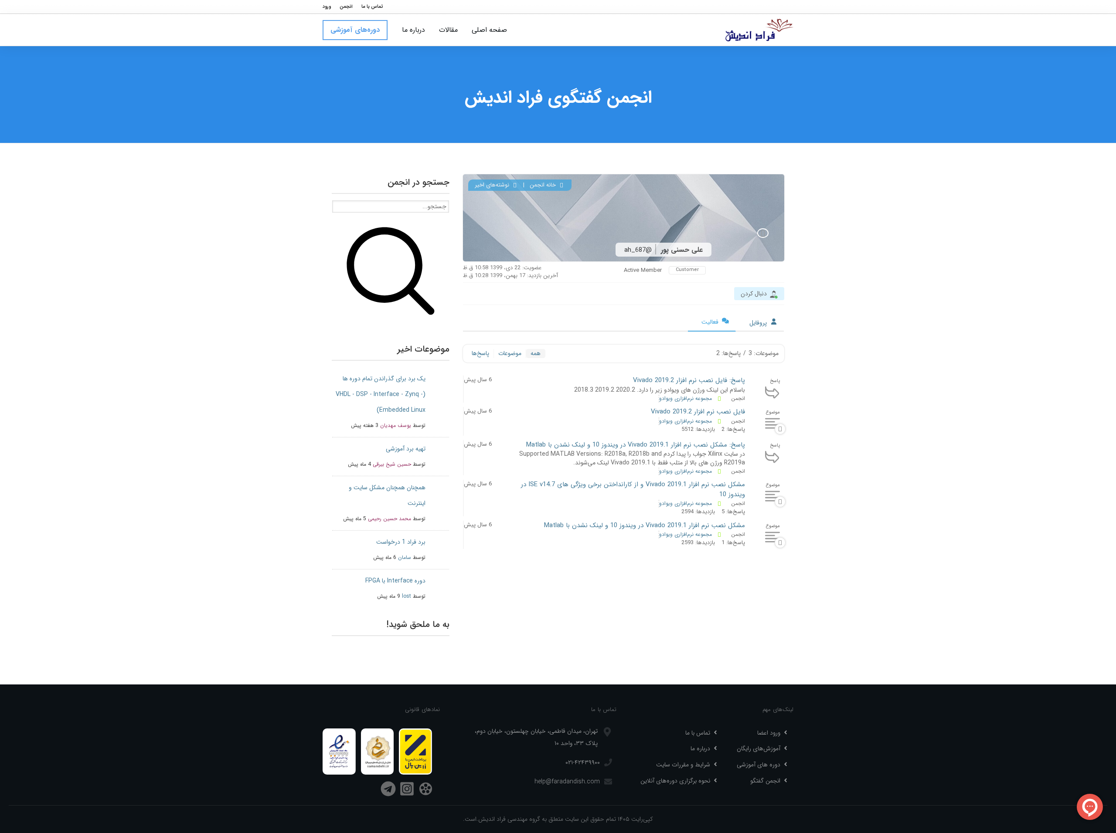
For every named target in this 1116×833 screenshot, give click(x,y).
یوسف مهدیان (395, 425)
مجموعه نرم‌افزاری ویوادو (685, 398)
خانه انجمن (544, 185)
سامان (404, 557)
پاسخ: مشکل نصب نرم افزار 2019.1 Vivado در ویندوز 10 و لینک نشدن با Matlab (635, 445)
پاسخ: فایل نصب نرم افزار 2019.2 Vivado (689, 380)
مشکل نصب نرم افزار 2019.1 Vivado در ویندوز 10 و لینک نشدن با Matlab (644, 525)
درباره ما (700, 748)
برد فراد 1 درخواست (400, 542)
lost (406, 596)
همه (536, 353)
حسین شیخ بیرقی (392, 464)
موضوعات (509, 353)
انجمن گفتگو (765, 781)
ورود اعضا (768, 733)
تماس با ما (697, 733)
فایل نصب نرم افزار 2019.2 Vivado (698, 411)
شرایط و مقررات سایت (683, 764)
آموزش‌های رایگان (758, 748)
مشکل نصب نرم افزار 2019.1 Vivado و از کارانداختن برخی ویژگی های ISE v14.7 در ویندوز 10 (633, 489)
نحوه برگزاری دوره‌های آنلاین (675, 781)
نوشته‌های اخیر (493, 185)
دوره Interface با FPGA (395, 581)
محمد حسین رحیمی (389, 519)
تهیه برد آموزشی (405, 449)
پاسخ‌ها (480, 353)
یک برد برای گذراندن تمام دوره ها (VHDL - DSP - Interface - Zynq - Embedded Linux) (380, 394)
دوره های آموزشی (758, 764)
